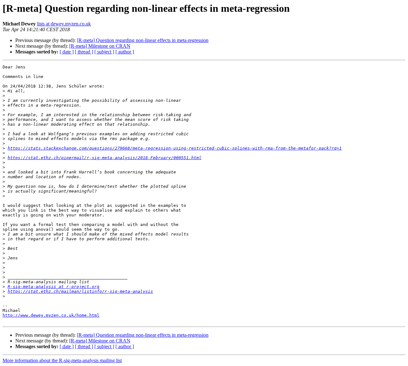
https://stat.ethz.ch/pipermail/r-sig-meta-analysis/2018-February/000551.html (104, 157)
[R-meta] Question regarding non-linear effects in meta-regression (142, 40)
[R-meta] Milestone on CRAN (99, 46)
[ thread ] (84, 51)
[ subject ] (104, 51)
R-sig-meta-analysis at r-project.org (53, 286)
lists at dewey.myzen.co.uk (64, 23)
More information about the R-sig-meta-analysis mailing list (62, 360)
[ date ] (67, 51)
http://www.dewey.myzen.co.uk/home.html (51, 315)
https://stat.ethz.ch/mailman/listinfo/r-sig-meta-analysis (80, 291)
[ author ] (124, 51)
